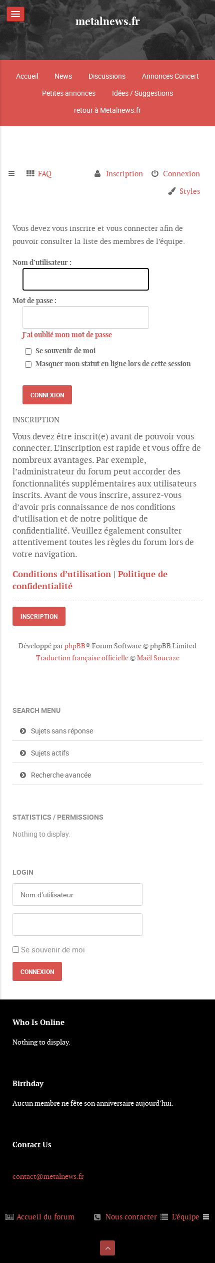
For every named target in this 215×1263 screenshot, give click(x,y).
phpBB (75, 645)
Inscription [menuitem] (124, 173)
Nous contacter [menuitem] (131, 1216)
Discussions (107, 76)
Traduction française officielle (82, 657)
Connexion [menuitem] (181, 173)
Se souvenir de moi (65, 350)
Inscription (39, 616)
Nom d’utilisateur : (42, 262)
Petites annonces (69, 93)
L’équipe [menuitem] (186, 1216)
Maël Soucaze (158, 657)
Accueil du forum (45, 1216)
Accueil (27, 76)
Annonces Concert (170, 76)
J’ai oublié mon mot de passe (67, 334)
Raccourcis (16, 173)
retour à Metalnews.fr (107, 110)
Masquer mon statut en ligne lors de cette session (112, 363)
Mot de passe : (34, 300)
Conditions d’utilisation (61, 574)
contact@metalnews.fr (48, 1176)
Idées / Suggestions (142, 93)
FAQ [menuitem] (45, 173)
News (63, 76)
